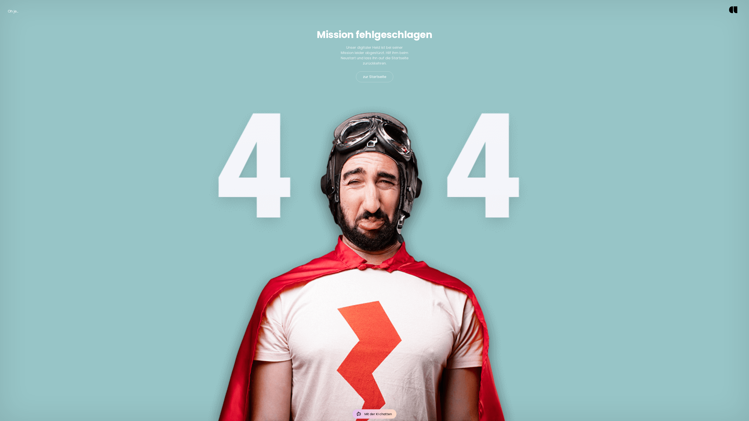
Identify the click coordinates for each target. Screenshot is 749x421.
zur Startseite (374, 76)
